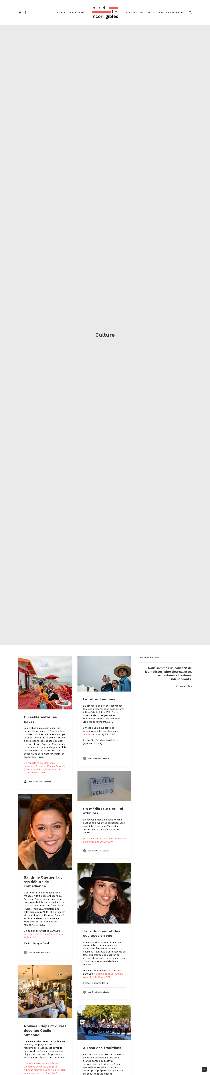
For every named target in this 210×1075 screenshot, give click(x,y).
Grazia (86, 734)
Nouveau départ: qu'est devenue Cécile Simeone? (45, 1030)
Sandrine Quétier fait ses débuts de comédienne (43, 881)
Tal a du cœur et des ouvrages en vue (101, 933)
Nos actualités (134, 12)
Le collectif (77, 12)
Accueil (61, 12)
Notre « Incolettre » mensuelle (166, 12)
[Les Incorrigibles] (105, 12)
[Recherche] (190, 12)
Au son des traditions (102, 1048)
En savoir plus (184, 686)
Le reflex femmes (99, 699)
